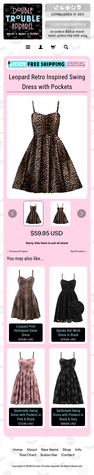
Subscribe (48, 455)
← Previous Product (17, 251)
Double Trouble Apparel (45, 466)
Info (78, 449)
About (32, 449)
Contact (68, 455)
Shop (67, 449)
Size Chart (27, 455)
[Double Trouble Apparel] (47, 21)
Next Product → (79, 251)
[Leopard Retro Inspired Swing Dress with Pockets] (33, 213)
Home (18, 449)
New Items (49, 449)
